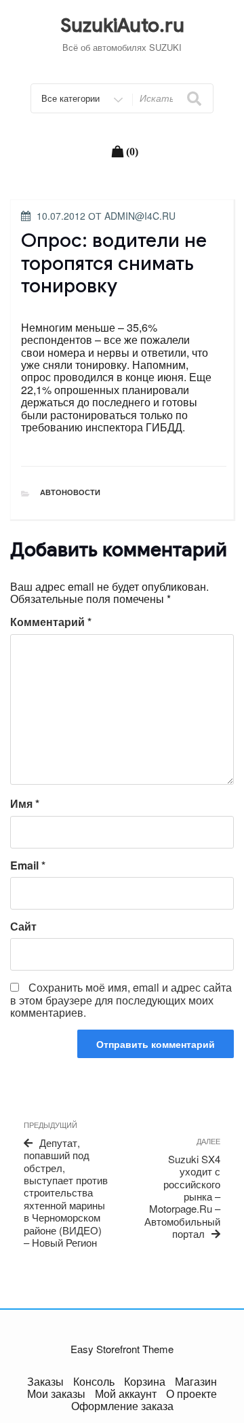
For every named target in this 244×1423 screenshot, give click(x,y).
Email (27, 865)
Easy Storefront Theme (122, 1349)
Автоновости (70, 492)
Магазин (196, 1381)
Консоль (94, 1381)
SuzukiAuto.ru (122, 25)
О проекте (191, 1393)
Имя (24, 804)
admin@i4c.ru (140, 215)
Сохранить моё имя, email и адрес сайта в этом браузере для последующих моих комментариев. (121, 999)
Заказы (45, 1381)
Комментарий (51, 622)
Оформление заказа (122, 1406)
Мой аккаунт (126, 1393)
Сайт (23, 926)
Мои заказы (56, 1393)
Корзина (144, 1381)
